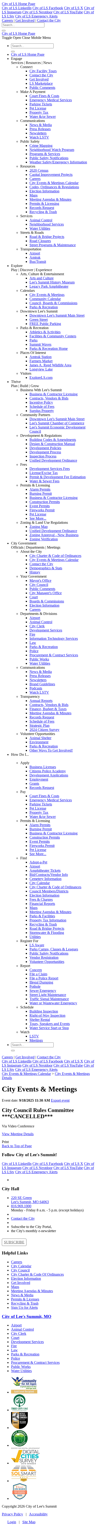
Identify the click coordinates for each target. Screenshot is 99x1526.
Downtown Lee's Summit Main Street (56, 315)
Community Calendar (45, 299)
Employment (38, 779)
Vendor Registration (43, 957)
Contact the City (49, 20)
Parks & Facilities (42, 916)
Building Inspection (43, 1011)
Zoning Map (38, 527)
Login (11, 1522)
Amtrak (35, 257)
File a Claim (38, 974)
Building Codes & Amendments (52, 440)
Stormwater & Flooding (46, 933)
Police (33, 651)
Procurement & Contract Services (53, 655)
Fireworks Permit (42, 510)
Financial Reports (42, 904)
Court (33, 597)
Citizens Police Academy (47, 771)
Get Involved (25, 20)
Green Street (38, 319)
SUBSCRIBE (14, 1242)
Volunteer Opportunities (46, 962)
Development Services (45, 630)
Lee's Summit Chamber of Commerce (56, 423)
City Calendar (39, 883)
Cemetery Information (45, 879)
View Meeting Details (18, 1134)
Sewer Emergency (42, 991)
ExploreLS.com (40, 377)
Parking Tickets (40, 104)
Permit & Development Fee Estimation (57, 477)
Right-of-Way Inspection (47, 1015)
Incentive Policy (41, 402)
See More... (37, 518)
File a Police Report (43, 978)
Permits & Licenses (25, 1299)
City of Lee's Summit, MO (26, 1316)
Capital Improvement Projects (51, 175)
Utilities (35, 937)
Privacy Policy (12, 1514)
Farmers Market (40, 361)
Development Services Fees (49, 469)
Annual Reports (40, 701)
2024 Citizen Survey (44, 730)
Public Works (39, 659)
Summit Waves (40, 344)
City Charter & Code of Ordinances (55, 556)
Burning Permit (40, 493)
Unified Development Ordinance (53, 460)
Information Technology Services (53, 638)
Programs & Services (44, 154)
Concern (35, 970)
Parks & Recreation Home (48, 348)
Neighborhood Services (46, 224)
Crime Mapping (40, 146)
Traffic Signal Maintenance (49, 999)
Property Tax (38, 112)
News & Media (40, 125)
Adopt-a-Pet (38, 862)
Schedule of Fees (41, 406)
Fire (32, 634)
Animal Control (40, 220)
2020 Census (38, 170)
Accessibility (38, 1514)
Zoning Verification (43, 539)
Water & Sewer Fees (44, 481)
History (34, 572)
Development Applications (48, 775)
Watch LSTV (39, 137)
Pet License (37, 108)
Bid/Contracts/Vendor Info (48, 875)
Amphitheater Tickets (45, 870)
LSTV (34, 1036)
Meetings (36, 1040)
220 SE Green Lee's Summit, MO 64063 (30, 1200)
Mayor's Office (40, 580)
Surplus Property (41, 411)
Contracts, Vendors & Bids (48, 398)
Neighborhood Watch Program (51, 150)
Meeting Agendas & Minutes (50, 199)
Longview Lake (41, 369)
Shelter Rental (39, 1020)
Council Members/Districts (48, 891)
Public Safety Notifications (48, 158)
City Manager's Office (45, 593)
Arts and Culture (41, 278)
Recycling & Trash (43, 212)
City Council (38, 585)
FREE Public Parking (45, 324)
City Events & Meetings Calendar (54, 183)
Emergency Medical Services (50, 100)
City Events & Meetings (46, 295)
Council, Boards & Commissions (53, 303)
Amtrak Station (40, 357)
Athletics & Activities (45, 332)
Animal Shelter (40, 738)
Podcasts (35, 688)
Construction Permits (44, 502)
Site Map (28, 1522)
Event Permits (39, 506)
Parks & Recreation (43, 307)
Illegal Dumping (41, 982)
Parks (33, 340)
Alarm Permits (39, 489)
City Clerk (37, 626)
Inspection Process (42, 456)
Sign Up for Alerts (24, 1307)
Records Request (41, 208)
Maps (33, 195)
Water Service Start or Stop (49, 1028)
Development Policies (45, 448)
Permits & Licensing (44, 204)
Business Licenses (42, 767)
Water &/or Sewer (42, 117)
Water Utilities (39, 228)
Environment (38, 742)
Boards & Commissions (46, 601)
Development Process (45, 452)
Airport (34, 253)
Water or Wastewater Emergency (53, 1003)
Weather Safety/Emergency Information (58, 162)
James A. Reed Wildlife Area (50, 365)
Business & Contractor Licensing (53, 394)
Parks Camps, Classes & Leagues (53, 949)
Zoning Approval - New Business (54, 535)
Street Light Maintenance (47, 995)
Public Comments (42, 88)
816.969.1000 (21, 1206)
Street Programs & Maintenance (52, 245)
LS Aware (36, 945)
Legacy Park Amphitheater (48, 286)
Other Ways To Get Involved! (51, 750)
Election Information (44, 191)
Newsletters (38, 133)
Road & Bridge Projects (46, 237)
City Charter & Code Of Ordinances (37, 1274)
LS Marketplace (41, 83)
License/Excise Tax (43, 473)
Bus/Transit (37, 262)
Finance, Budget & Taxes (48, 709)
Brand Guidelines (42, 684)
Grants (34, 783)
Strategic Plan (39, 725)
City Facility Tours (43, 71)
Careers (7, 20)
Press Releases (40, 129)
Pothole (35, 986)
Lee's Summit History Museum (52, 282)
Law (32, 643)
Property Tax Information (47, 920)
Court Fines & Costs (44, 96)
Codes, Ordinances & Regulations (54, 187)
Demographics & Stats (45, 568)
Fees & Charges (41, 899)
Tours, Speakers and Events (49, 1024)
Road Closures (40, 241)
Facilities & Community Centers (52, 336)
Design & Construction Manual (52, 444)
